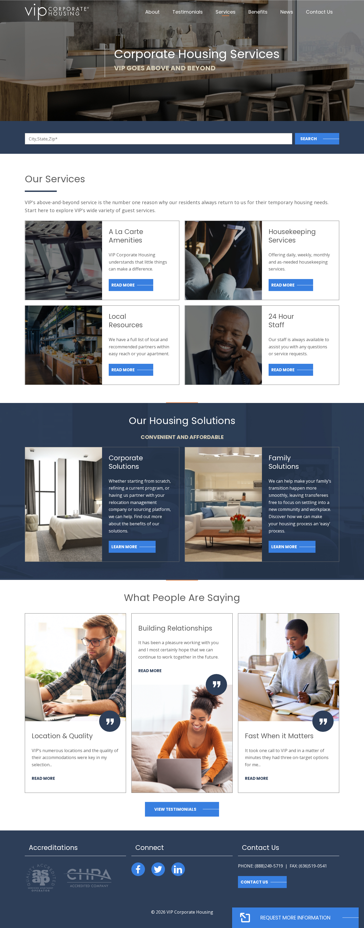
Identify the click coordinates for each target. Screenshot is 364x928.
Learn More (124, 547)
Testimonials (187, 12)
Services (226, 12)
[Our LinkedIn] (178, 869)
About (152, 12)
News (286, 12)
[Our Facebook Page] (138, 869)
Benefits (258, 12)
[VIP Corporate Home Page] (57, 12)
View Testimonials (175, 809)
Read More (123, 285)
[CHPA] (87, 886)
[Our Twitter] (158, 869)
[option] (75, 703)
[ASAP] (41, 892)
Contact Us (319, 12)
